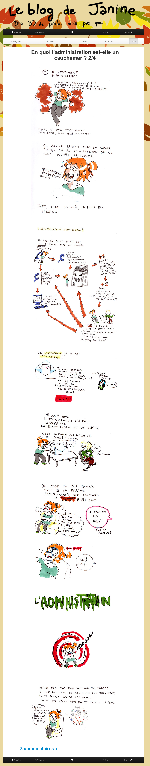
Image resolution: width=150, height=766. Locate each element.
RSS (134, 41)
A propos (109, 41)
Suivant (106, 32)
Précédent (39, 32)
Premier (17, 32)
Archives (51, 41)
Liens (84, 41)
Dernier (127, 32)
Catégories (16, 41)
